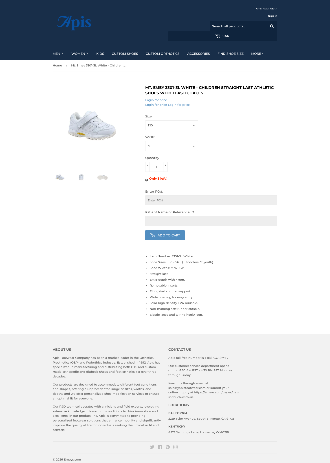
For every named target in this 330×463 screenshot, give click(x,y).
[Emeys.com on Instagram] (175, 448)
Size (148, 116)
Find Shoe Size (231, 54)
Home (57, 65)
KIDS (100, 54)
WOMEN (78, 54)
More (256, 54)
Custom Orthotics (163, 54)
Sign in (272, 16)
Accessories (198, 54)
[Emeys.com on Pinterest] (167, 448)
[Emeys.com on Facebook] (160, 448)
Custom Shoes (125, 54)
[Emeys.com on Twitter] (152, 448)
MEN (57, 54)
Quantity (152, 158)
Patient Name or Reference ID (169, 212)
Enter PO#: (154, 192)
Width (150, 137)
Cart (226, 36)
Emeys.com (72, 459)
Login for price (156, 100)
